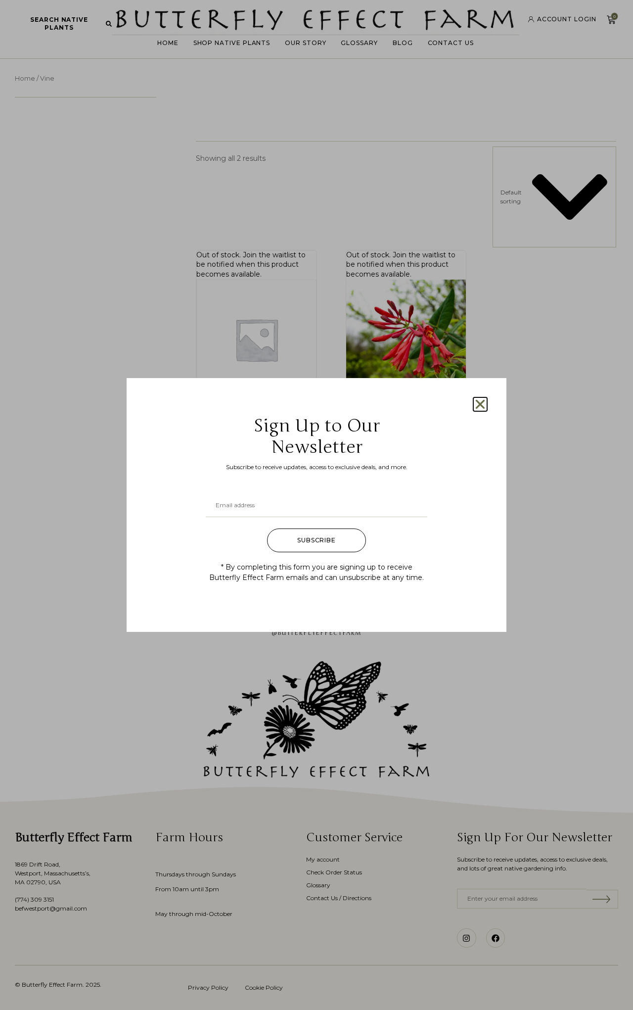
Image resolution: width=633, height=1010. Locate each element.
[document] (316, 505)
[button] (480, 404)
